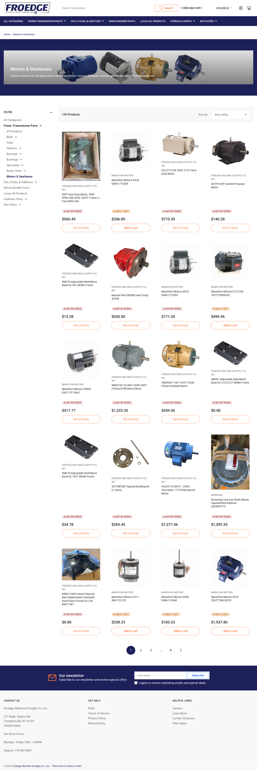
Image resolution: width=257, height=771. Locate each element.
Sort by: (203, 114)
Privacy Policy (97, 718)
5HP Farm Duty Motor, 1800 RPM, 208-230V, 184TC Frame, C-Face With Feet (81, 198)
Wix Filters (207, 21)
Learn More (180, 713)
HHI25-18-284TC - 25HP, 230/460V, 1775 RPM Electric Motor (178, 490)
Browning (217, 495)
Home (7, 34)
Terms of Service (98, 713)
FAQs (91, 708)
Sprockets (13, 165)
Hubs (10, 142)
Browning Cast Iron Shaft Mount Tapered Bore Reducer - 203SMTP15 (230, 503)
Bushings (12, 159)
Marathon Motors (122, 175)
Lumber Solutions (184, 718)
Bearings (12, 154)
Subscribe (198, 675)
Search (169, 8)
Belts (10, 137)
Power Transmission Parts (45, 21)
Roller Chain (14, 171)
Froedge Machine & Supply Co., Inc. (31, 766)
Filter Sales (180, 723)
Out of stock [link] (81, 228)
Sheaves (12, 148)
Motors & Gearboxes (24, 34)
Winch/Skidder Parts (122, 21)
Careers (177, 708)
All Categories (13, 21)
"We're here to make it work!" (67, 766)
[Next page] (181, 650)
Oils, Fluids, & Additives (86, 21)
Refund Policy (96, 723)
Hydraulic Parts (181, 21)
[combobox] (119, 8)
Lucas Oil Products (152, 21)
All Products (14, 131)
